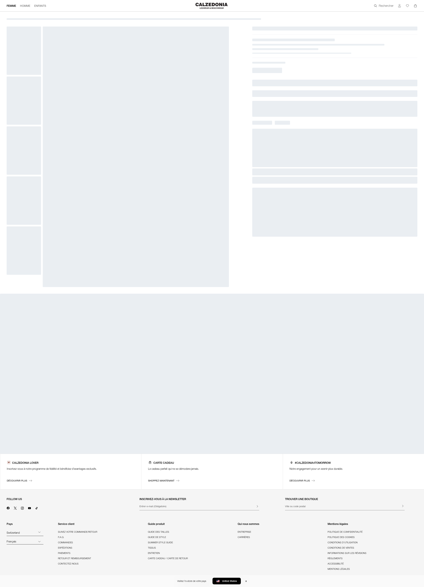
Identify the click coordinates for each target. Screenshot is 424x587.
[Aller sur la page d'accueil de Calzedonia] (212, 5)
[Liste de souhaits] (407, 6)
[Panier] (415, 6)
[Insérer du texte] (257, 506)
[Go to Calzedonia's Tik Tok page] (36, 508)
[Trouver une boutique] (403, 506)
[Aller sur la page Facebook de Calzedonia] (8, 508)
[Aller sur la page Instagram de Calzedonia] (22, 508)
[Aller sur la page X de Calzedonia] (15, 508)
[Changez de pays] (39, 532)
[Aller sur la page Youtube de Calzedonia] (29, 508)
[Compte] (399, 6)
